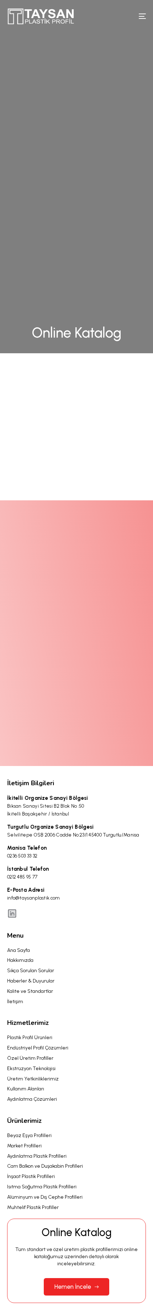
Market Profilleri (24, 1146)
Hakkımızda (20, 960)
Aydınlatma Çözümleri (32, 1099)
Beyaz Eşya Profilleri (29, 1135)
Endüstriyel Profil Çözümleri (37, 1048)
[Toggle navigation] (123, 16)
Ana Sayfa (18, 950)
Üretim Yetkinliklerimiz (33, 1079)
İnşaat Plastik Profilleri (31, 1176)
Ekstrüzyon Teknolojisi (31, 1068)
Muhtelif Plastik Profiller (33, 1207)
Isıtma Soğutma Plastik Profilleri (41, 1187)
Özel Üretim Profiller (30, 1058)
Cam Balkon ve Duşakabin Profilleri (45, 1166)
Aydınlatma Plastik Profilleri (37, 1156)
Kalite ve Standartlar (30, 991)
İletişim (15, 1002)
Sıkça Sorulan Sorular (30, 971)
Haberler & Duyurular (30, 981)
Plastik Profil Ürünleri (29, 1038)
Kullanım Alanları (25, 1089)
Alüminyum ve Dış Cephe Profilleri (45, 1197)
